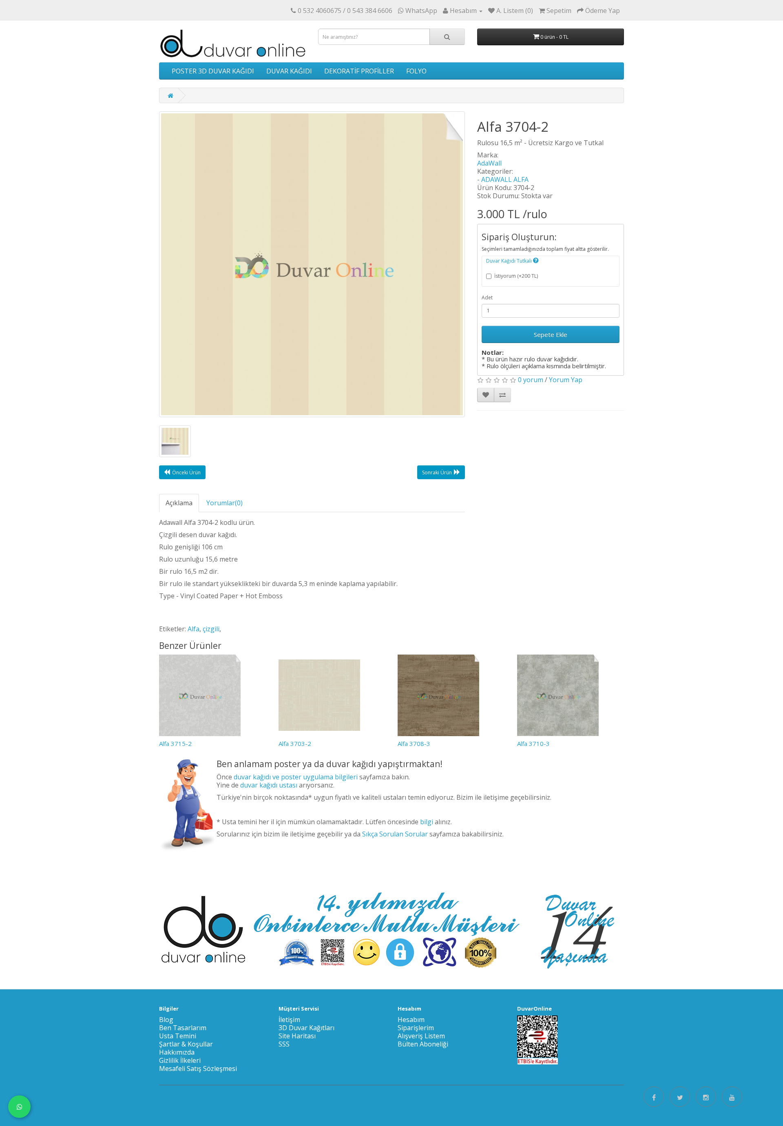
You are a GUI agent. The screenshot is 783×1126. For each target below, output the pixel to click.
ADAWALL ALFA (505, 179)
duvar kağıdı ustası (268, 785)
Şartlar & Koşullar (186, 1044)
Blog (166, 1019)
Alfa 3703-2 (295, 743)
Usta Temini (177, 1035)
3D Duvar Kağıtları (306, 1027)
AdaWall (489, 163)
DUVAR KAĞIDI (289, 70)
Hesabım (411, 1019)
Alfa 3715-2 (175, 743)
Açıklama (179, 502)
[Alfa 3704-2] (312, 264)
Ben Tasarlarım (182, 1027)
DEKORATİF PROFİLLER (359, 70)
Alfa (193, 628)
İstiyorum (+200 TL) (516, 275)
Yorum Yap (565, 379)
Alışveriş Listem (421, 1035)
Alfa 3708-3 (414, 743)
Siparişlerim (416, 1027)
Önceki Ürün (186, 472)
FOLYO (416, 70)
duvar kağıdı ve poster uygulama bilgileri (296, 776)
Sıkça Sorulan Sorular (395, 834)
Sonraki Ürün (437, 472)
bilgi (426, 821)
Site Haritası (297, 1035)
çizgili (211, 628)
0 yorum (530, 379)
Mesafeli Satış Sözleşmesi (198, 1068)
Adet (487, 297)
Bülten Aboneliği (423, 1044)
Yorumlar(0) (224, 502)
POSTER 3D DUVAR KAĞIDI (213, 70)
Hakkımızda (177, 1052)
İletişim (289, 1019)
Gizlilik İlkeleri (180, 1060)
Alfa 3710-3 (533, 743)
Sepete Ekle (550, 334)
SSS (284, 1044)
